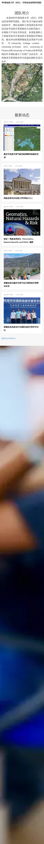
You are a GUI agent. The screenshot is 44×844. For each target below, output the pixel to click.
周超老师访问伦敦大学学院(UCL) (18, 198)
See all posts (8, 338)
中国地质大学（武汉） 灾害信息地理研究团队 (22, 2)
